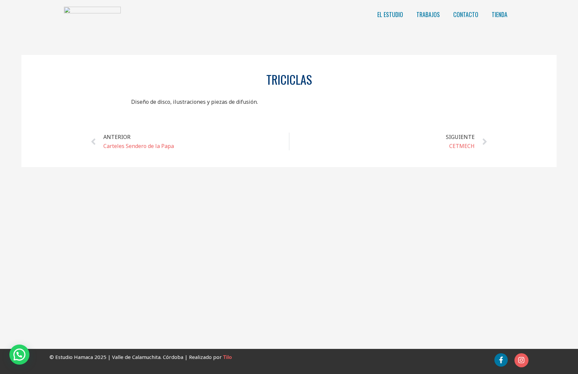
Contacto (465, 14)
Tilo (227, 357)
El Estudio (390, 14)
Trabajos (428, 14)
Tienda (499, 14)
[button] (19, 355)
